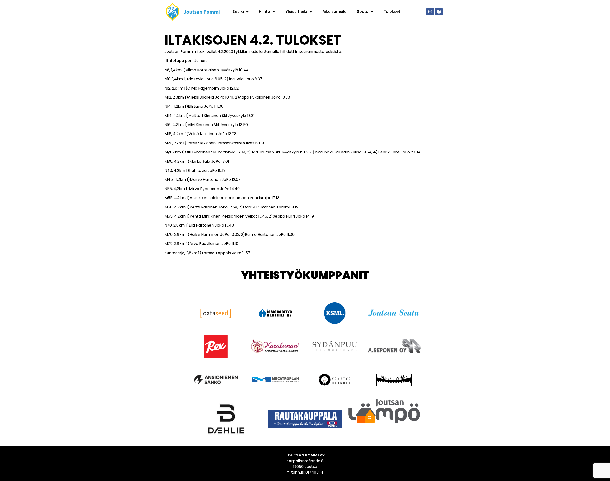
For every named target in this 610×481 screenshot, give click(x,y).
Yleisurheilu (296, 11)
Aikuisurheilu (334, 11)
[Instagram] (430, 11)
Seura (238, 11)
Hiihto (264, 11)
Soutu (362, 11)
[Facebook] (439, 11)
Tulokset (392, 11)
